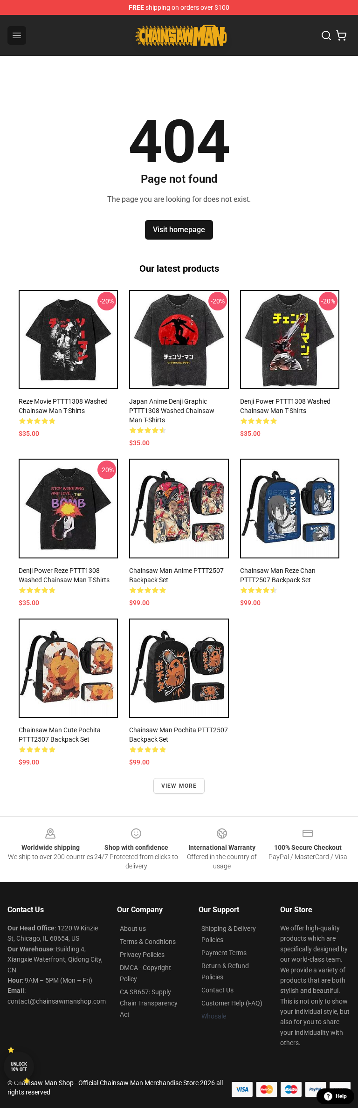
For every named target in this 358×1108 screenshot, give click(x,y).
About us (133, 928)
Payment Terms (224, 953)
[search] (326, 35)
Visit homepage (179, 229)
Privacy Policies (142, 954)
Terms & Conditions (148, 941)
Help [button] (341, 1096)
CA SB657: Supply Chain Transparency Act (149, 1003)
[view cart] (341, 35)
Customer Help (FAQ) (231, 1003)
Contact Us (217, 990)
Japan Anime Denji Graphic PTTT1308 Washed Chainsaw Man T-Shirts (171, 411)
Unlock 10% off (19, 1067)
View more (179, 786)
